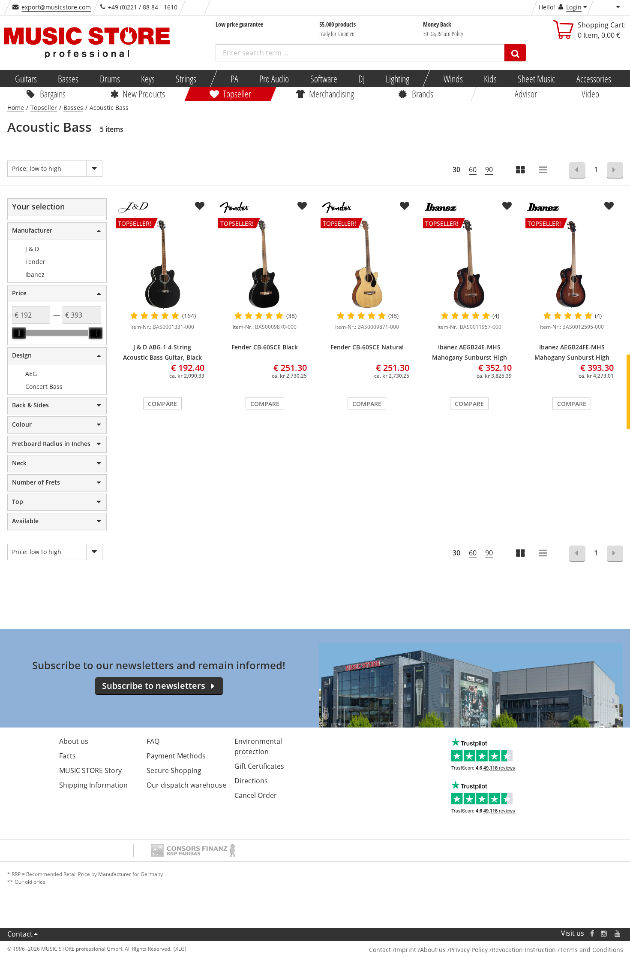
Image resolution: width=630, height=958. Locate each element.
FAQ (153, 741)
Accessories (593, 78)
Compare (162, 404)
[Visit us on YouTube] (618, 933)
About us (73, 741)
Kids (490, 78)
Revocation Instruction (524, 950)
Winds (452, 78)
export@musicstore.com (56, 7)
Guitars (26, 78)
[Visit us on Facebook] (591, 933)
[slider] (19, 333)
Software (323, 78)
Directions (251, 780)
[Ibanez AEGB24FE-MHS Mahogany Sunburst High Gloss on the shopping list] (609, 206)
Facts (67, 756)
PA (234, 78)
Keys (148, 78)
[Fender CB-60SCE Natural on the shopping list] (404, 206)
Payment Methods (176, 756)
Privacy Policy (469, 950)
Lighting (397, 78)
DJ (361, 78)
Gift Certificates (259, 766)
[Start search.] (515, 52)
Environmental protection (258, 746)
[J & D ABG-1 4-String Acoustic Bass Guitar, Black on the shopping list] (199, 206)
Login (574, 7)
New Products (144, 93)
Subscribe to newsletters (153, 685)
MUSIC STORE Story (90, 770)
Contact (20, 934)
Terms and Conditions (591, 950)
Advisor (526, 93)
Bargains (53, 93)
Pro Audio (274, 78)
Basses (68, 78)
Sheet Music (536, 78)
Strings (186, 78)
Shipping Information (93, 785)
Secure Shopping (174, 770)
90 (489, 169)
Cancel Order (255, 795)
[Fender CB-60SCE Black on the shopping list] (302, 206)
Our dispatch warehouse (186, 785)
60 (473, 169)
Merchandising (331, 93)
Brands (422, 93)
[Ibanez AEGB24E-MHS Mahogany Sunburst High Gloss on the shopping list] (507, 206)
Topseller (237, 93)
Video (590, 93)
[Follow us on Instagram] (604, 933)
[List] (543, 171)
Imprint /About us (420, 950)
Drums (109, 78)
